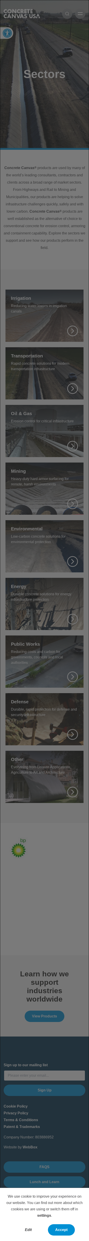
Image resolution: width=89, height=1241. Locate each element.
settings (44, 1215)
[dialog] (44, 620)
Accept (61, 1230)
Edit (28, 1230)
